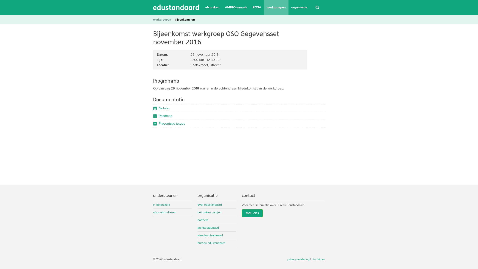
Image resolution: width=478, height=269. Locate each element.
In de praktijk (161, 204)
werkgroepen (276, 7)
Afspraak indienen (164, 212)
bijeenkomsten (185, 19)
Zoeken (317, 7)
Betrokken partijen (209, 212)
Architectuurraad (208, 227)
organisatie (299, 7)
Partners (203, 220)
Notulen (164, 108)
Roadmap (165, 115)
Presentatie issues (172, 123)
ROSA (257, 7)
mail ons (252, 213)
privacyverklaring (298, 259)
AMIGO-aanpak (236, 7)
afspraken (212, 7)
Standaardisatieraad (210, 235)
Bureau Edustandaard (211, 243)
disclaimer (318, 259)
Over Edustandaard (210, 204)
